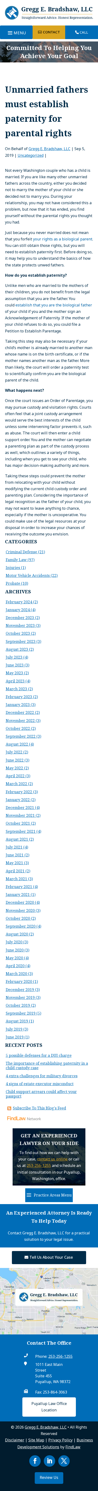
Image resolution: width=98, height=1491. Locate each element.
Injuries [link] (13, 567)
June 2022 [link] (15, 760)
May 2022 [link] (14, 768)
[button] (16, 33)
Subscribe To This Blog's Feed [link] (39, 1108)
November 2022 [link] (20, 720)
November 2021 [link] (20, 815)
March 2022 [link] (16, 783)
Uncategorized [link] (31, 155)
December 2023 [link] (20, 617)
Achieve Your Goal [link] (49, 55)
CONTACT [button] (51, 32)
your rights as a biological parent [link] (62, 239)
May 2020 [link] (14, 958)
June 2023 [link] (15, 665)
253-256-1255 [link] (60, 1356)
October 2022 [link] (18, 728)
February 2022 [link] (19, 791)
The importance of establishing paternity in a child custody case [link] (47, 1065)
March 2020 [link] (16, 973)
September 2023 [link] (20, 641)
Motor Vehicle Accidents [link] (28, 575)
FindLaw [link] (72, 1447)
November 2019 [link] (20, 997)
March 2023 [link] (16, 689)
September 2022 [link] (20, 736)
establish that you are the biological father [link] (53, 305)
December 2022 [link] (20, 712)
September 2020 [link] (20, 926)
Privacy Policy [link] (60, 1440)
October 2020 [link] (18, 918)
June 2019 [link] (15, 1037)
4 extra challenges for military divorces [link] (42, 1076)
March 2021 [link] (16, 878)
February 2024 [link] (19, 602)
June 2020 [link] (15, 950)
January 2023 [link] (18, 704)
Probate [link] (13, 583)
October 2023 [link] (18, 633)
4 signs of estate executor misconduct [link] (40, 1083)
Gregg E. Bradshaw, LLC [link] (49, 148)
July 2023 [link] (14, 657)
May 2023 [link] (14, 673)
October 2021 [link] (18, 823)
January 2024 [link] (18, 609)
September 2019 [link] (20, 1013)
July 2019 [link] (14, 1029)
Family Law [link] (16, 559)
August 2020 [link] (17, 934)
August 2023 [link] (17, 649)
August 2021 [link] (17, 839)
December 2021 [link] (20, 807)
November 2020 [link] (20, 910)
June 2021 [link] (15, 855)
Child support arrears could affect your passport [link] (41, 1094)
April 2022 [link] (15, 776)
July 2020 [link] (14, 942)
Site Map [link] (36, 1440)
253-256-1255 (39, 1165)
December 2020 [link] (20, 902)
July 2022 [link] (14, 752)
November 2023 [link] (20, 625)
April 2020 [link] (15, 965)
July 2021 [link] (14, 847)
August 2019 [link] (17, 1021)
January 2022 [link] (18, 799)
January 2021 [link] (18, 894)
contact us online (52, 1159)
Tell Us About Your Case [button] (51, 1257)
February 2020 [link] (19, 981)
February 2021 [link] (19, 886)
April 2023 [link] (15, 681)
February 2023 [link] (19, 696)
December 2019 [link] (20, 989)
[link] (49, 18)
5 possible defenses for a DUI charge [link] (39, 1055)
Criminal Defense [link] (21, 552)
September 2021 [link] (20, 831)
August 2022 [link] (17, 744)
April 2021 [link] (15, 871)
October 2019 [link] (18, 1005)
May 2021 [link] (14, 862)
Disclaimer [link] (14, 1440)
